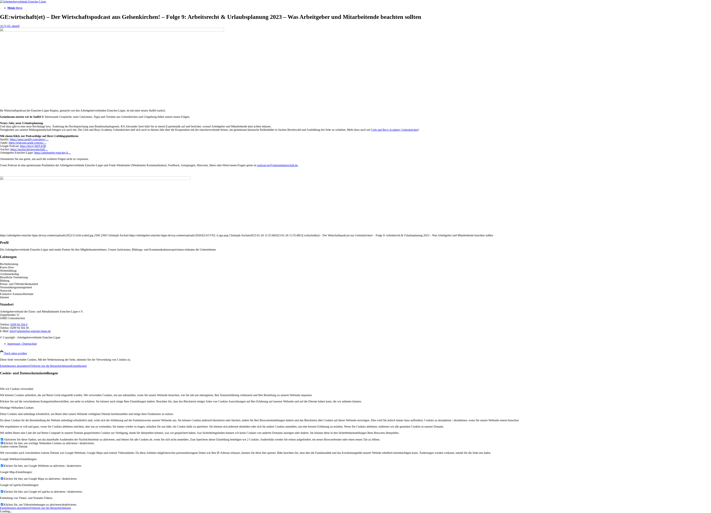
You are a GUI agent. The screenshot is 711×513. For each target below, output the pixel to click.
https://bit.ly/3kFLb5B (33, 146)
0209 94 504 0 (18, 324)
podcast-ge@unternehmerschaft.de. (277, 165)
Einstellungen (79, 365)
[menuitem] (359, 8)
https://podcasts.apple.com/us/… (27, 142)
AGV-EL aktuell (9, 26)
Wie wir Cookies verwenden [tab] (16, 388)
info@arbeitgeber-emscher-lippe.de (30, 331)
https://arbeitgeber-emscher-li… (52, 152)
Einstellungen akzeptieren (15, 365)
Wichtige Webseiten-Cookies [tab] (17, 407)
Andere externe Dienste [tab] (14, 446)
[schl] (112, 30)
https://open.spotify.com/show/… (29, 139)
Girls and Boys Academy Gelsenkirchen (394, 129)
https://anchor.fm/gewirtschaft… (29, 149)
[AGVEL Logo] (23, 1)
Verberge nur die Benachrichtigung (50, 365)
